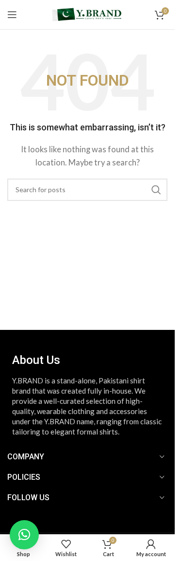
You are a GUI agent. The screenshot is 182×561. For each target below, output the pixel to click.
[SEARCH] (156, 190)
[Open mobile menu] (12, 14)
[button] (24, 534)
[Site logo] (87, 13)
